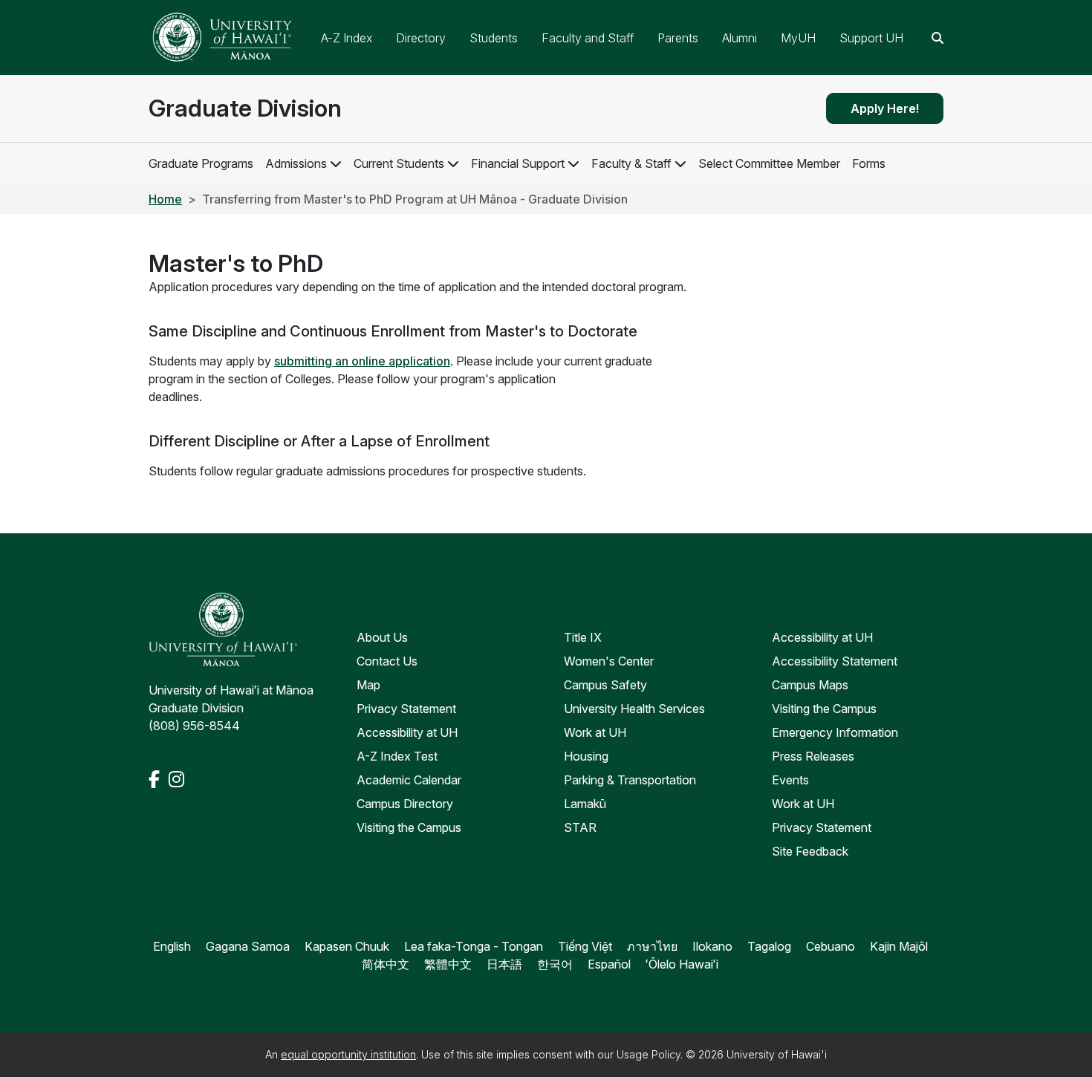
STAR (580, 827)
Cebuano (830, 946)
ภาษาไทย (652, 946)
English (172, 946)
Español (609, 964)
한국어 (555, 964)
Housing (586, 756)
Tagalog (769, 946)
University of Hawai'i (777, 1054)
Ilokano (712, 946)
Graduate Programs (201, 163)
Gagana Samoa (248, 946)
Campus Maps (810, 684)
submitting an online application (362, 361)
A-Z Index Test (397, 756)
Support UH (871, 37)
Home (165, 199)
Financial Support (518, 163)
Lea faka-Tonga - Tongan (473, 946)
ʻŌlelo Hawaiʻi (682, 964)
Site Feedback (810, 851)
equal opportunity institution (348, 1054)
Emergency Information (835, 732)
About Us (382, 637)
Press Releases (813, 756)
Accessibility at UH (407, 732)
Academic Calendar (409, 779)
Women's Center (609, 661)
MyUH (798, 37)
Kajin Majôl (899, 946)
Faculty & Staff (631, 163)
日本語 (504, 964)
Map (368, 684)
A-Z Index (346, 37)
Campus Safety (605, 684)
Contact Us (387, 661)
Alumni (739, 37)
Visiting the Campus (409, 827)
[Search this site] (937, 38)
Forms (868, 163)
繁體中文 (448, 964)
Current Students (399, 163)
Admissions (296, 163)
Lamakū (585, 803)
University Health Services (634, 708)
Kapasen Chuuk (347, 946)
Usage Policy (648, 1054)
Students (493, 37)
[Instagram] (176, 779)
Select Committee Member (769, 163)
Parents (677, 37)
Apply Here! (885, 108)
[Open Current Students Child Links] (453, 163)
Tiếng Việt (585, 946)
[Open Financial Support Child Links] (573, 163)
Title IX (583, 637)
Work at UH (595, 732)
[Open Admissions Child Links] (336, 163)
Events (790, 779)
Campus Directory (405, 803)
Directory (421, 37)
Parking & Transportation (630, 779)
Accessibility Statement (834, 661)
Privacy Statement (406, 708)
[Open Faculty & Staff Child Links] (680, 163)
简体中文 (385, 964)
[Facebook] (156, 779)
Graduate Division (245, 108)
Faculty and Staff (588, 37)
